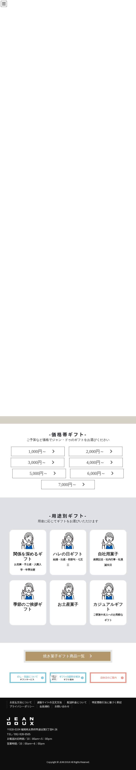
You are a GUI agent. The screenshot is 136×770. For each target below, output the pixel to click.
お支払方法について (21, 702)
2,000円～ (93, 451)
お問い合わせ (62, 706)
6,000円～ (94, 473)
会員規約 (44, 706)
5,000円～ (36, 473)
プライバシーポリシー (22, 706)
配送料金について (77, 702)
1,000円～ (35, 451)
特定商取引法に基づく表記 (107, 702)
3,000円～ (34, 462)
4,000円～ (93, 462)
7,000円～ (65, 484)
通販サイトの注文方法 (49, 702)
